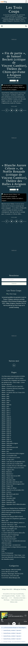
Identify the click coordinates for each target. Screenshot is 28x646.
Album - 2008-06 (6, 427)
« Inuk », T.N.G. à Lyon (8, 530)
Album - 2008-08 (6, 431)
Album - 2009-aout (7, 441)
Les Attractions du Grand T (9, 539)
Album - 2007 (5, 406)
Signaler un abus (4, 597)
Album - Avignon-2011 (8, 469)
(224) (12, 573)
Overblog (23, 589)
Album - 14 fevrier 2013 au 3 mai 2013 (12, 386)
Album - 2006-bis (6, 404)
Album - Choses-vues (7, 478)
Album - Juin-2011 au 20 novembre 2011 (13, 490)
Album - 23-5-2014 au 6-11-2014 (11, 457)
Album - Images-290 (7, 486)
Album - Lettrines (6, 492)
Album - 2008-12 (6, 439)
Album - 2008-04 (6, 423)
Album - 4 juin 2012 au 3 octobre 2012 (12, 463)
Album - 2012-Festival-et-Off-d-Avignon (13, 453)
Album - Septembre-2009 (8, 502)
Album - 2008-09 (6, 433)
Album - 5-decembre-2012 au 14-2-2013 (13, 467)
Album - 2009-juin (7, 445)
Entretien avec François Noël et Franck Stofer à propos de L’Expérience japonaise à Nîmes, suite (14, 518)
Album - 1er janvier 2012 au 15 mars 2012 (13, 392)
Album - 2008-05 (6, 425)
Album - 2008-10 (6, 435)
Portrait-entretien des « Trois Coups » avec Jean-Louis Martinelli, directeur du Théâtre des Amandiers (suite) (13, 557)
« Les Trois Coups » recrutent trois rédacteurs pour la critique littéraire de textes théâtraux (14, 547)
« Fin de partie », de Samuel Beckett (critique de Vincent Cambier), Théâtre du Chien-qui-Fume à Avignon (14, 64)
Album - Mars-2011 (7, 496)
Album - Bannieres (7, 472)
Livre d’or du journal (7, 553)
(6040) (11, 569)
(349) (10, 571)
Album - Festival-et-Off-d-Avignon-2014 (13, 484)
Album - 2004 (5, 396)
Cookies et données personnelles (17, 599)
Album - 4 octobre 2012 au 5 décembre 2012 (14, 465)
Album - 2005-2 (6, 400)
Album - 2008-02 (6, 419)
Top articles (18, 595)
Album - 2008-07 (6, 429)
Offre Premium (6, 599)
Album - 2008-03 (6, 421)
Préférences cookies (13, 602)
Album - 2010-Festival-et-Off (10, 447)
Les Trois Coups (14, 9)
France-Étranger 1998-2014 (14, 77)
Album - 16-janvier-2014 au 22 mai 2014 (13, 388)
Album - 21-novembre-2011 (9, 455)
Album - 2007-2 (6, 409)
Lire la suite (14, 106)
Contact (23, 595)
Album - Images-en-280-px (9, 488)
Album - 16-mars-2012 (8, 390)
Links (3, 551)
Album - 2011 (5, 451)
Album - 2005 (5, 398)
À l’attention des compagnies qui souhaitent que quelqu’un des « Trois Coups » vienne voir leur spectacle (14, 382)
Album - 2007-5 (6, 415)
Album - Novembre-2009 (8, 498)
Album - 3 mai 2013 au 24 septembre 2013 (13, 461)
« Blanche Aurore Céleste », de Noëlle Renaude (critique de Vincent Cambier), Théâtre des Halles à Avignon (14, 174)
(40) (10, 575)
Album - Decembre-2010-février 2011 (12, 482)
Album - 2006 (5, 402)
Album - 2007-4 (6, 413)
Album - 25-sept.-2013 (8, 459)
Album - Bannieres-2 (7, 474)
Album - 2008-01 (6, 417)
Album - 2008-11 (6, 437)
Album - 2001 (5, 394)
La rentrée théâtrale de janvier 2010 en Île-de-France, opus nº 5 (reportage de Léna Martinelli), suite (13, 535)
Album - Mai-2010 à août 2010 (10, 494)
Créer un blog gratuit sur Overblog (8, 595)
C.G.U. (10, 597)
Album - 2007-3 (6, 411)
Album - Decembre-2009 (8, 480)
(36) (11, 577)
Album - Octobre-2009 (8, 500)
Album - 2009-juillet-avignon (10, 443)
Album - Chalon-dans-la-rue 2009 (11, 476)
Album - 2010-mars (7, 449)
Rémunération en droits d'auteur (19, 597)
